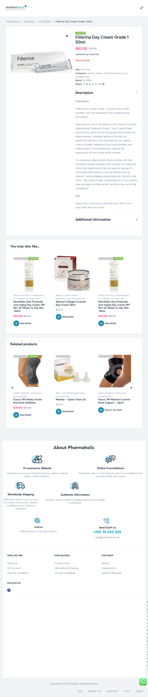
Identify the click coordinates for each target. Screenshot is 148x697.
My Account (14, 568)
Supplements (109, 568)
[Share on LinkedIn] (90, 84)
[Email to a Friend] (103, 84)
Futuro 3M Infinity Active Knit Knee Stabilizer (27, 401)
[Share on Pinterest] (100, 84)
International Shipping (66, 568)
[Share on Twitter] (87, 84)
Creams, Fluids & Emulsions (108, 73)
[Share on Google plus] (96, 84)
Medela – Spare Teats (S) (71, 399)
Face (124, 73)
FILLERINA (87, 80)
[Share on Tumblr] (93, 84)
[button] (67, 36)
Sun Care (25, 295)
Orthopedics (36, 393)
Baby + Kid (60, 393)
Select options (113, 410)
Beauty (91, 73)
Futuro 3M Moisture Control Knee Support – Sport (114, 401)
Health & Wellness (21, 393)
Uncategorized (82, 76)
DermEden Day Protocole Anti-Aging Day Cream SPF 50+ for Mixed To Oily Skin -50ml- (29, 306)
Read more (25, 323)
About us (12, 563)
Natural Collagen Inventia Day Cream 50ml (71, 303)
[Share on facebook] (84, 84)
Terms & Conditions (17, 573)
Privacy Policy (62, 563)
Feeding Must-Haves (76, 393)
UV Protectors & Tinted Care (26, 298)
